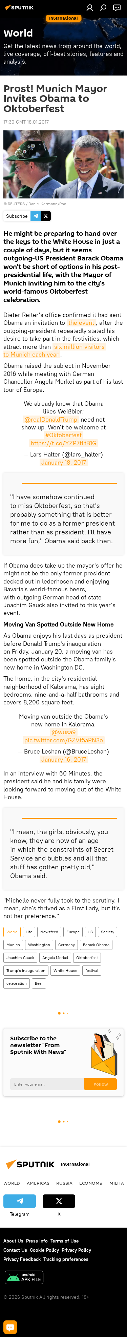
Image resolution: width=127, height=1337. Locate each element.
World (12, 931)
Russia (64, 1183)
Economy (91, 1183)
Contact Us (15, 1250)
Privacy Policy (76, 1250)
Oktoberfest (87, 957)
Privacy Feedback (22, 1259)
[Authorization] (90, 7)
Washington (39, 944)
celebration (16, 983)
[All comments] (10, 1327)
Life (29, 931)
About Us (13, 1241)
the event (81, 322)
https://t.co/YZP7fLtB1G (63, 443)
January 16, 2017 (63, 759)
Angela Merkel (55, 957)
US (90, 931)
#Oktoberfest (63, 435)
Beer (39, 983)
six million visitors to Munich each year (54, 350)
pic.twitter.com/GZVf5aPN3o (63, 740)
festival (91, 970)
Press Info (37, 1241)
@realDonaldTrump (50, 419)
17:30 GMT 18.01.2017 (26, 122)
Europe (73, 931)
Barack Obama (96, 944)
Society (107, 931)
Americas (38, 1183)
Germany (66, 944)
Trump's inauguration (25, 970)
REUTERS (16, 203)
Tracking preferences (65, 1259)
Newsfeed (49, 931)
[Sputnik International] (20, 10)
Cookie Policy (44, 1250)
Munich (13, 944)
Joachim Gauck (20, 957)
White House (65, 970)
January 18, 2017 (63, 462)
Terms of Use (64, 1241)
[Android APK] (24, 1278)
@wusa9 (63, 732)
